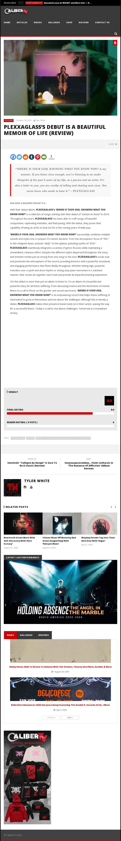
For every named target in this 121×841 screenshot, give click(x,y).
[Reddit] (25, 157)
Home (7, 22)
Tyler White (40, 120)
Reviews (30, 3)
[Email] (44, 157)
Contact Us (102, 22)
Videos (38, 22)
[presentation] (10, 635)
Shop (69, 22)
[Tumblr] (31, 157)
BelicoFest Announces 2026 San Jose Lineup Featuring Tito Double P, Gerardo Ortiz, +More (60, 704)
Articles (22, 22)
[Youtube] (31, 487)
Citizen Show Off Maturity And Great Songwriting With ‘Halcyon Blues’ (59, 540)
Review (30, 438)
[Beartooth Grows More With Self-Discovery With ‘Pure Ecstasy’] (24, 527)
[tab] (10, 635)
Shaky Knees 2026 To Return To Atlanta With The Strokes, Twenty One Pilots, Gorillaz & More (60, 666)
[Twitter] (19, 157)
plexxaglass (18, 438)
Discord (84, 22)
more (112, 144)
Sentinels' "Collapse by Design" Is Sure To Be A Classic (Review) (32, 463)
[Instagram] (25, 487)
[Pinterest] (37, 157)
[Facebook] (13, 157)
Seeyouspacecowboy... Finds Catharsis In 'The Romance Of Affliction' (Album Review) (89, 464)
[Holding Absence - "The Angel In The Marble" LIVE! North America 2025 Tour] (60, 592)
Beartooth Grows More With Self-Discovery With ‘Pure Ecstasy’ (19, 540)
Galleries (54, 22)
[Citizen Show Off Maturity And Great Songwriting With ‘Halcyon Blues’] (62, 527)
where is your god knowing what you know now (63, 438)
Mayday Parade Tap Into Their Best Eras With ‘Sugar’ (60, 3)
